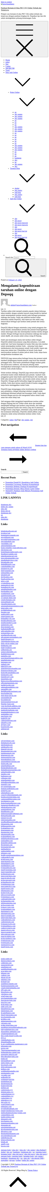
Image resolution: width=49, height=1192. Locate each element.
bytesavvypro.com (7, 907)
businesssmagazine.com (9, 986)
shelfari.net (5, 1088)
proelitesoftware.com (8, 635)
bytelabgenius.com (7, 884)
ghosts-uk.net (5, 977)
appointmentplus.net (8, 1127)
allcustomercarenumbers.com (11, 637)
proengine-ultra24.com (9, 1054)
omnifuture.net (6, 967)
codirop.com (5, 975)
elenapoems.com (7, 824)
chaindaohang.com (7, 1040)
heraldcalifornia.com (8, 621)
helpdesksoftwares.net (9, 531)
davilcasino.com (7, 577)
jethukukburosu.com (8, 807)
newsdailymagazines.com (10, 539)
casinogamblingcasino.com (10, 799)
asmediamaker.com (8, 780)
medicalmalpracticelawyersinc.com (13, 1113)
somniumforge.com (8, 809)
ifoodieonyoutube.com (9, 554)
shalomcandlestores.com (9, 789)
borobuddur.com (7, 591)
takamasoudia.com (7, 834)
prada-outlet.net (6, 959)
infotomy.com (6, 853)
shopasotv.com (6, 1119)
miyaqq (12, 1160)
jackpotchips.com (7, 633)
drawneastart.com (7, 627)
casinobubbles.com (8, 566)
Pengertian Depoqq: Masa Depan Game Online (22, 489)
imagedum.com (6, 679)
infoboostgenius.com (8, 903)
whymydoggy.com (7, 741)
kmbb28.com (5, 718)
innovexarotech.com (8, 932)
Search (3, 469)
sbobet (17, 188)
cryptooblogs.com (7, 583)
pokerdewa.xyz (6, 1100)
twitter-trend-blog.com (9, 1025)
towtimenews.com (7, 801)
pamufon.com (6, 656)
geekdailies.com (6, 714)
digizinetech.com (7, 911)
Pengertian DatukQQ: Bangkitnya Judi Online (22, 482)
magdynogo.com (7, 947)
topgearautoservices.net (9, 702)
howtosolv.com (6, 1065)
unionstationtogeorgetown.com (12, 606)
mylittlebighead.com (8, 610)
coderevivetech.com (8, 928)
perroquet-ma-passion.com (10, 708)
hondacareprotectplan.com (10, 797)
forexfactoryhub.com (8, 1000)
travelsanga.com (7, 1121)
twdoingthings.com (8, 836)
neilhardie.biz (6, 1077)
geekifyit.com (6, 791)
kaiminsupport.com (8, 753)
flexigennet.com (6, 845)
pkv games (18, 114)
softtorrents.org (6, 650)
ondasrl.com (5, 664)
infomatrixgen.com (7, 913)
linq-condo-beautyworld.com (11, 1036)
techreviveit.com (7, 893)
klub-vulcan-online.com (9, 643)
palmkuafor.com (7, 747)
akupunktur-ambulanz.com (10, 1032)
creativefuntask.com (8, 600)
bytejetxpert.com (7, 943)
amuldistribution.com (8, 589)
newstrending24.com (8, 1136)
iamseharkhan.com (7, 766)
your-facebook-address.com (11, 706)
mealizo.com (5, 774)
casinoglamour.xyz (7, 1094)
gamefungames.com (8, 596)
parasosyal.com (6, 818)
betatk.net (4, 1142)
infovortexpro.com (7, 934)
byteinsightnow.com (8, 926)
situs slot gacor (17, 1154)
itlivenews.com (6, 1131)
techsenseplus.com (7, 901)
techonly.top (5, 982)
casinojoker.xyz (6, 1098)
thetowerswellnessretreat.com (11, 681)
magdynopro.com (7, 888)
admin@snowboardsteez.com (21, 305)
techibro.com (5, 1019)
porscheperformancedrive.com (12, 658)
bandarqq (18, 158)
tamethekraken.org (7, 660)
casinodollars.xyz (7, 1096)
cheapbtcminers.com (8, 604)
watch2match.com (7, 1104)
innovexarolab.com (8, 916)
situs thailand (41, 1150)
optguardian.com (7, 573)
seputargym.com (7, 569)
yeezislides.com (6, 544)
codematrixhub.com (8, 899)
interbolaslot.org (7, 745)
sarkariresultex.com (8, 772)
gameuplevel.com (7, 585)
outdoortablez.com (7, 851)
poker (7, 62)
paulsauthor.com (7, 841)
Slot (6, 64)
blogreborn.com (6, 992)
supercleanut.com (7, 616)
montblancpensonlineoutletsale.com (13, 1027)
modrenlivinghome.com (9, 710)
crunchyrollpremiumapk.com (11, 795)
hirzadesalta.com (7, 562)
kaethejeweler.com (7, 685)
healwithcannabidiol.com (10, 673)
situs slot (4, 509)
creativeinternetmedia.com (10, 988)
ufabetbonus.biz (6, 1138)
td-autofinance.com (8, 1013)
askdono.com (5, 979)
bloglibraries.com (7, 811)
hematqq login (6, 1154)
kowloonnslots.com (8, 1017)
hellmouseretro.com (8, 826)
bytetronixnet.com (7, 941)
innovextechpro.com (8, 876)
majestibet (4, 1160)
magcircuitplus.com (8, 936)
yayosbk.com (5, 1075)
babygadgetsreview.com (9, 1029)
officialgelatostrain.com (9, 683)
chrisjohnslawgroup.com (10, 641)
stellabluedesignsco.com (9, 839)
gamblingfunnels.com (8, 969)
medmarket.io (6, 849)
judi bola (18, 192)
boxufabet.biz (6, 700)
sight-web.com (6, 1007)
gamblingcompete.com (9, 984)
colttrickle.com (6, 963)
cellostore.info (6, 778)
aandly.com (5, 1144)
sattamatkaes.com (7, 793)
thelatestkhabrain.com (9, 768)
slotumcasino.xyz (7, 1092)
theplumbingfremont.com (10, 1134)
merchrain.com (6, 716)
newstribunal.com (7, 537)
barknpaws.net (6, 776)
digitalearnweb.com (8, 743)
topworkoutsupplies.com (10, 558)
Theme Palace (33, 1170)
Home (7, 60)
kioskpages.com (6, 675)
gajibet (18, 1160)
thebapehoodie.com (8, 816)
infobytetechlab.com (8, 918)
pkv (16, 160)
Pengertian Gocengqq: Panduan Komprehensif (22, 484)
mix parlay (18, 190)
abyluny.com (5, 725)
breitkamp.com (6, 646)
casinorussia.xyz (7, 1090)
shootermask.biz (7, 1084)
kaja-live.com (6, 1002)
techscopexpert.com (8, 880)
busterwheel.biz (6, 1086)
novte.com (4, 1048)
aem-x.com (5, 581)
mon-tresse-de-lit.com (8, 695)
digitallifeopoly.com (8, 564)
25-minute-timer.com (8, 598)
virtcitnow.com (6, 994)
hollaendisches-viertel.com (10, 1052)
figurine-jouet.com (7, 704)
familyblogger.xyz (7, 639)
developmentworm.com (9, 1129)
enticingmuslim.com (8, 820)
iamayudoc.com (6, 608)
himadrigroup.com (7, 1009)
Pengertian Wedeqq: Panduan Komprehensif (21, 487)
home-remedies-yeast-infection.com (13, 548)
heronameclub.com (8, 847)
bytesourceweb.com (8, 924)
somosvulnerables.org (9, 652)
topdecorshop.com (7, 1117)
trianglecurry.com (7, 677)
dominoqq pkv (6, 505)
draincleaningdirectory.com (10, 803)
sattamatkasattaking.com (9, 687)
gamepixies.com (7, 625)
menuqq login (6, 1150)
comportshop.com (7, 1115)
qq (15, 112)
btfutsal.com (5, 973)
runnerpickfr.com (7, 965)
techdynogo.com (7, 859)
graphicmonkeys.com (8, 623)
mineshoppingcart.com (9, 556)
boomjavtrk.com (7, 727)
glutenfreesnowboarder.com (11, 668)
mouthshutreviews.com (9, 560)
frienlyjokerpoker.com (9, 1015)
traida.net (4, 1059)
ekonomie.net (6, 1125)
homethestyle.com (7, 587)
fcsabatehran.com (7, 828)
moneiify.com (6, 784)
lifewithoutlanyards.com (9, 1057)
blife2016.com (6, 666)
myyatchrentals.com (8, 786)
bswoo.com (5, 1146)
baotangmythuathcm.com (10, 805)
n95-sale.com (5, 990)
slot (16, 219)
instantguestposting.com (9, 1123)
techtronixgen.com (7, 874)
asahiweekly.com (7, 614)
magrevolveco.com (8, 930)
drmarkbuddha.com (8, 1042)
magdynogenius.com (8, 870)
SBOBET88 (9, 68)
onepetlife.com (6, 689)
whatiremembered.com (9, 1034)
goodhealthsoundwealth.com (11, 822)
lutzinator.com (6, 662)
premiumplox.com (7, 1073)
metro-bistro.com (7, 1063)
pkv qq (9, 1152)
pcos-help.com (6, 971)
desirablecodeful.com (8, 843)
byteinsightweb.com (8, 868)
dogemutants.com (7, 830)
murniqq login (41, 1152)
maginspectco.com (7, 945)
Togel (7, 70)
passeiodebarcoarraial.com (10, 762)
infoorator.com (6, 1046)
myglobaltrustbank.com (9, 1109)
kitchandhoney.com (8, 1061)
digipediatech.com (7, 864)
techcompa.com (6, 1004)
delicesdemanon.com (8, 1067)
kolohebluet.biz (6, 1081)
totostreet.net (5, 575)
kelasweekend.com (8, 1140)
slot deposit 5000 (37, 1158)
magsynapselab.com (8, 872)
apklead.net (5, 729)
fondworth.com (6, 764)
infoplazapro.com (7, 891)
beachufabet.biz (6, 693)
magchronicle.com (7, 861)
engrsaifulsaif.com (7, 602)
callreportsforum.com (8, 720)
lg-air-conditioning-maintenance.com (14, 1044)
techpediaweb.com (7, 882)
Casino (7, 66)
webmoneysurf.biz (7, 1079)
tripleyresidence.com (8, 648)
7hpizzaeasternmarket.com (10, 1050)
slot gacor (18, 221)
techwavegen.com (7, 905)
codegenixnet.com (7, 922)
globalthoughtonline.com (10, 782)
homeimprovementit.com (10, 535)
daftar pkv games (7, 507)
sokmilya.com (6, 723)
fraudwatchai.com (7, 579)
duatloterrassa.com (7, 654)
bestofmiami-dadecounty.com (11, 552)
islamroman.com (7, 1011)
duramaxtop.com (7, 832)
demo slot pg (5, 511)
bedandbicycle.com (8, 618)
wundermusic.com (7, 593)
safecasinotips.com (7, 631)
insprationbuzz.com (8, 759)
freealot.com (5, 612)
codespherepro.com (8, 920)
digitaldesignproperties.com (11, 770)
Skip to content (6, 2)
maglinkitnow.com (7, 866)
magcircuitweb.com (8, 878)
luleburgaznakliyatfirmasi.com (12, 814)
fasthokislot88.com (7, 629)
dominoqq (4, 519)
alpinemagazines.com (8, 1021)
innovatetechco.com (8, 886)
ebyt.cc (3, 1038)
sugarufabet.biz (6, 698)
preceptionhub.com (8, 541)
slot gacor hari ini (21, 231)
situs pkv (4, 517)
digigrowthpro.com (8, 961)
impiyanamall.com (7, 571)
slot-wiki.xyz (5, 1102)
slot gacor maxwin (21, 223)
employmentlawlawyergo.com (12, 1111)
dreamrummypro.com (8, 751)
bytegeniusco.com (7, 897)
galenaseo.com (6, 1106)
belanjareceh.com (7, 755)
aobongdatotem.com (8, 546)
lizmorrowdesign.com (9, 671)
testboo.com (5, 1069)
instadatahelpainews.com (10, 712)
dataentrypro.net (7, 749)
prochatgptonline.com (9, 998)
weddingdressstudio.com (10, 1071)
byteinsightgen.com (8, 909)
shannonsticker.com (8, 757)
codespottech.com (7, 857)
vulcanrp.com (6, 1023)
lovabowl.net (5, 533)
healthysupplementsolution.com (12, 855)
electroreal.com (6, 550)
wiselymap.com (6, 996)
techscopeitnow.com (8, 938)
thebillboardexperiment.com (11, 691)
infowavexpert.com (8, 895)
